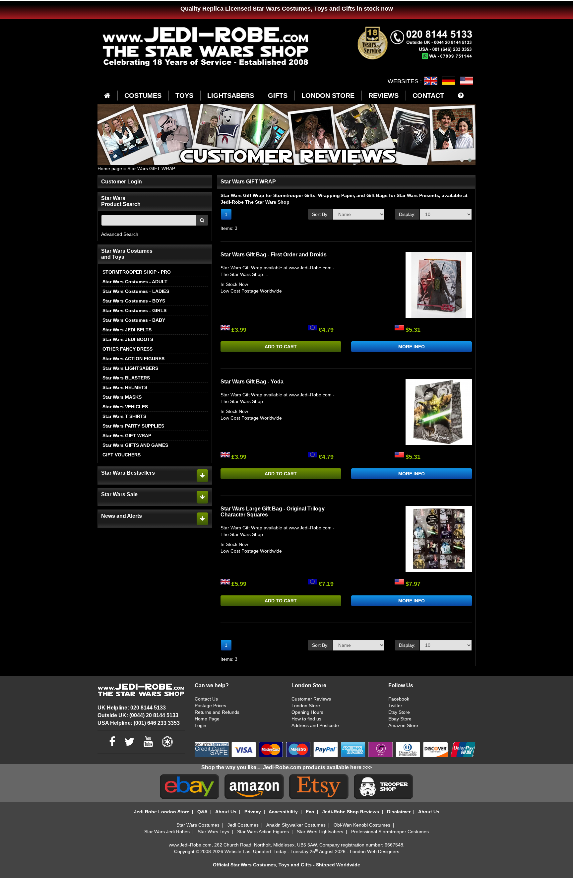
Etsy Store (399, 712)
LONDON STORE (327, 95)
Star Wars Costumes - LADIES (135, 291)
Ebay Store (400, 718)
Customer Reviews (311, 699)
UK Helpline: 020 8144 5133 (131, 707)
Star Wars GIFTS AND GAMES (135, 445)
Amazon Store (403, 725)
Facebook (398, 699)
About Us (225, 811)
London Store (305, 705)
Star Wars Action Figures (263, 831)
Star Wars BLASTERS (126, 377)
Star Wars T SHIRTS (124, 416)
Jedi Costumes (243, 825)
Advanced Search (119, 234)
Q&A (202, 811)
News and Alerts (121, 516)
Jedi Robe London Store (161, 811)
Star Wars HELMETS (124, 387)
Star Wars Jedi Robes (167, 831)
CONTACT (428, 95)
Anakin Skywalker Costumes (296, 825)
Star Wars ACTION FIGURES (133, 358)
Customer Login (121, 181)
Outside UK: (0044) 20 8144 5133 (137, 715)
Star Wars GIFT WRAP (151, 168)
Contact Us (206, 699)
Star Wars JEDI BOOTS (127, 339)
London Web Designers (374, 851)
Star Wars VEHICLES (125, 406)
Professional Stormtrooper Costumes (390, 831)
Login (200, 725)
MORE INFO (411, 346)
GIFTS (277, 95)
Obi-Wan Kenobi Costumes (362, 825)
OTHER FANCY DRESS (127, 349)
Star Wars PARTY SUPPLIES (133, 426)
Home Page (207, 718)
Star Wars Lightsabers (320, 831)
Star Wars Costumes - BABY (133, 320)
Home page (109, 168)
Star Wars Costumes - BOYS (133, 301)
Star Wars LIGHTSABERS (130, 368)
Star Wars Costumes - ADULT (134, 281)
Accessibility (283, 811)
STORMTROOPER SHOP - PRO (136, 272)
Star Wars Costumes (198, 825)
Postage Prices (210, 705)
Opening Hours (307, 712)
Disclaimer (399, 811)
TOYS (184, 95)
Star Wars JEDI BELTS (127, 329)
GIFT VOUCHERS (121, 454)
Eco (310, 811)
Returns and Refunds (217, 712)
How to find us (306, 718)
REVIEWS (383, 95)
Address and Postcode (315, 725)
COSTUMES (142, 95)
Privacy (252, 811)
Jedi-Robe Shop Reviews (350, 811)
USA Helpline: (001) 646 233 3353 (138, 723)
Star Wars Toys (213, 831)
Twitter (395, 705)
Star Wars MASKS (122, 397)
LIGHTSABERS (230, 95)
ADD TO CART (281, 346)
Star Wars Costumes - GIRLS (134, 310)
